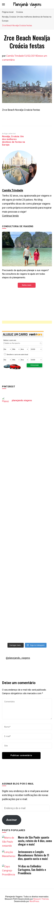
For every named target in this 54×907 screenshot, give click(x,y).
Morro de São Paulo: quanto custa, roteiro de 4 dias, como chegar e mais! (35, 840)
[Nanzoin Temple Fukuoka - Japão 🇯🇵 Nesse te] (27, 568)
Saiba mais (26, 285)
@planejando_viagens (18, 657)
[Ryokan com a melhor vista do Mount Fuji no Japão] (27, 509)
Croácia (19, 12)
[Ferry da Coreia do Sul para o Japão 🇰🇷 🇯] (27, 480)
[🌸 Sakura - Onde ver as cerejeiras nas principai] (27, 421)
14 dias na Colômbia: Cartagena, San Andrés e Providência (32, 869)
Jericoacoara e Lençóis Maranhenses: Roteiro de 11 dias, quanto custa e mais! (33, 855)
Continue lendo (10, 215)
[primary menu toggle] (3, 4)
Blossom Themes (41, 899)
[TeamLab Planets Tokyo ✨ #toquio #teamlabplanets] (27, 539)
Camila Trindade (15, 55)
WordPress (34, 901)
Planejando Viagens (27, 4)
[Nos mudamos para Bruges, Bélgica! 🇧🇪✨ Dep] (27, 451)
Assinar (11, 819)
